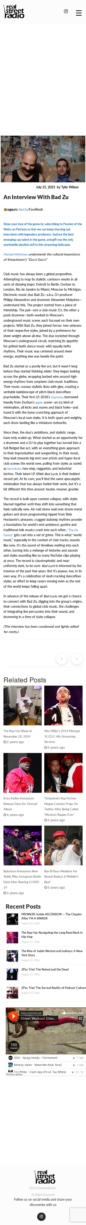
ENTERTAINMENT (18, 187)
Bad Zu (23, 209)
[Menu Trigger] (79, 12)
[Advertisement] (43, 74)
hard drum (14, 468)
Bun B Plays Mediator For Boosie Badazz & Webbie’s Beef (61, 876)
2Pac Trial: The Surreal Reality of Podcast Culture (53, 988)
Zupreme (57, 397)
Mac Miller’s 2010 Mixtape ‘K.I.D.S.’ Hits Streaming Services (62, 736)
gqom (39, 402)
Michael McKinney (15, 254)
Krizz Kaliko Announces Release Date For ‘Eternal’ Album (20, 803)
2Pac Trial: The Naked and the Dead (45, 969)
